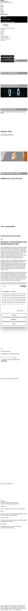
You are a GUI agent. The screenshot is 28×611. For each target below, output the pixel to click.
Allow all (14, 315)
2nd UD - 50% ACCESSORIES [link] (7, 61)
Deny (14, 323)
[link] (14, 370)
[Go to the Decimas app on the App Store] (14, 479)
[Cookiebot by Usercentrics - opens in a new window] (20, 286)
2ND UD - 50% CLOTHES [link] (7, 56)
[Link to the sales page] (14, 146)
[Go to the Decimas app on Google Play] (14, 471)
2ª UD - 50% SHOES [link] (7, 58)
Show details (20, 310)
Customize (13, 319)
